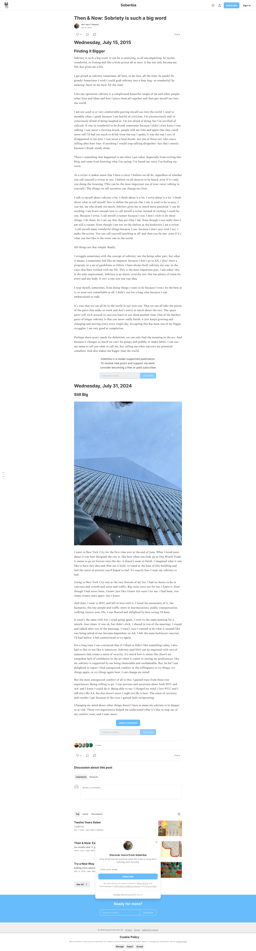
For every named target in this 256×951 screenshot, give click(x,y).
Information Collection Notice (127, 886)
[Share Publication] (220, 5)
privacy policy (181, 941)
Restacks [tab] (93, 777)
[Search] (213, 5)
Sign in (247, 5)
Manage (120, 946)
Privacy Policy (150, 886)
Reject (130, 946)
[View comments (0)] (87, 34)
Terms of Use (142, 883)
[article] (128, 828)
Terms (137, 929)
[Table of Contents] (3, 475)
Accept (139, 946)
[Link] (70, 42)
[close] (156, 842)
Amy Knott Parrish (90, 25)
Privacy (128, 929)
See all (80, 884)
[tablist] (87, 777)
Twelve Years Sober (87, 822)
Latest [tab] (85, 814)
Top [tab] (77, 814)
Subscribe (231, 5)
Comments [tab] (81, 777)
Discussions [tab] (96, 814)
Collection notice (150, 929)
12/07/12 (79, 826)
